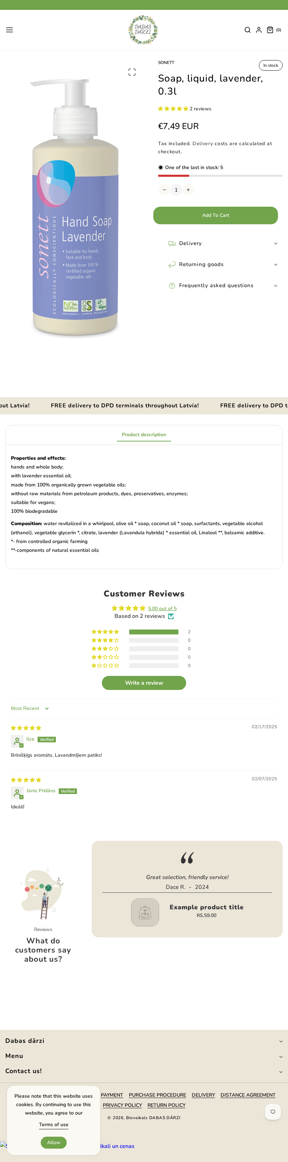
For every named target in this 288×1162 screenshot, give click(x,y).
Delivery (202, 143)
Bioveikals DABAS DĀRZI (153, 1118)
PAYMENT (112, 1095)
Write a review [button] (144, 683)
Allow (53, 1142)
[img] (26, 728)
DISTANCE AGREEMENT (248, 1095)
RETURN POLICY (166, 1105)
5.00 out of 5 (162, 608)
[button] (9, 30)
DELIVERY (203, 1095)
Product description (144, 434)
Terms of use (53, 1124)
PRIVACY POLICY (122, 1105)
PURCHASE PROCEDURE (157, 1095)
